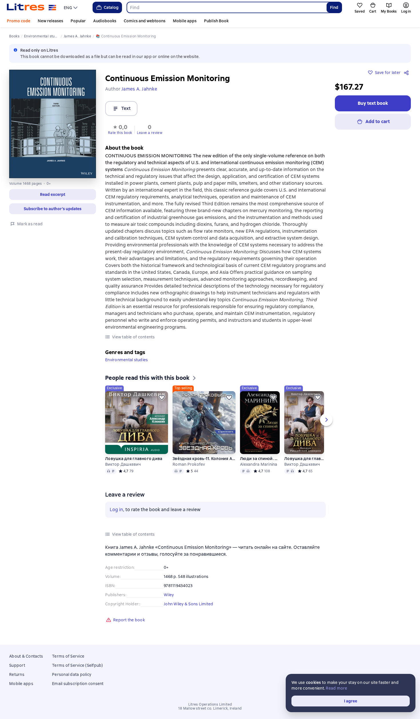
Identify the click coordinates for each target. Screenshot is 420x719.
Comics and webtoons (144, 20)
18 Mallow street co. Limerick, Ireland (209, 708)
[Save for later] (162, 397)
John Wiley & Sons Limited (188, 603)
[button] (120, 129)
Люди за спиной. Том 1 (259, 458)
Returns (16, 674)
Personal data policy (71, 674)
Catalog (111, 7)
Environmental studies (126, 359)
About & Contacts (26, 656)
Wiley (169, 594)
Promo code (18, 20)
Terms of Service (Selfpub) (77, 665)
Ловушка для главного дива (133, 458)
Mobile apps (185, 20)
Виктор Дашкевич (123, 464)
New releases (50, 20)
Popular (78, 20)
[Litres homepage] (31, 7)
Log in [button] (116, 510)
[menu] (71, 7)
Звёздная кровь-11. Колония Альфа (204, 458)
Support (17, 665)
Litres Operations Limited (210, 704)
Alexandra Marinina (258, 464)
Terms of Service (68, 656)
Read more (336, 688)
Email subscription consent (78, 683)
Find (334, 7)
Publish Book (216, 20)
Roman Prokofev (189, 464)
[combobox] (226, 7)
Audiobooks (104, 20)
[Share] (407, 72)
